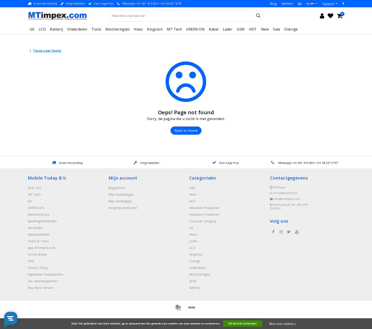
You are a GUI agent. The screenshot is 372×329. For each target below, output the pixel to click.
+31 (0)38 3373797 (284, 193)
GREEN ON (195, 29)
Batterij (56, 29)
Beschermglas (117, 29)
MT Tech (174, 29)
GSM (241, 29)
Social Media (37, 254)
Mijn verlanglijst (120, 201)
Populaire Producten (204, 214)
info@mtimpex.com (287, 199)
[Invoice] (179, 309)
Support (328, 4)
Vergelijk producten (122, 208)
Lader (227, 29)
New (265, 29)
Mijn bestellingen (121, 194)
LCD (42, 29)
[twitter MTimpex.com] (289, 232)
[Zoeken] (258, 15)
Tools (96, 29)
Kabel (213, 29)
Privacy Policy (38, 268)
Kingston (155, 29)
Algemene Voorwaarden (46, 274)
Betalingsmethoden (42, 221)
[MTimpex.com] (57, 15)
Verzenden (35, 228)
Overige (291, 29)
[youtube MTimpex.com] (296, 232)
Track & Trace (38, 241)
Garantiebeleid (38, 234)
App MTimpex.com (42, 248)
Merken (287, 4)
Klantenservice (39, 214)
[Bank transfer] (192, 309)
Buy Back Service (40, 288)
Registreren (117, 188)
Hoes (138, 29)
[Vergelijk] (299, 3)
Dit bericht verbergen (242, 323)
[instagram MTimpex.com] (281, 232)
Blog (273, 4)
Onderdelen (77, 29)
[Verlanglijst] (330, 16)
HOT (253, 29)
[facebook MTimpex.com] (273, 232)
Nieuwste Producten (204, 208)
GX (32, 29)
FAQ (31, 261)
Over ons (34, 188)
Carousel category (202, 221)
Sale (276, 29)
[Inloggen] (322, 16)
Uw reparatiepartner (43, 281)
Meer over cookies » (282, 323)
